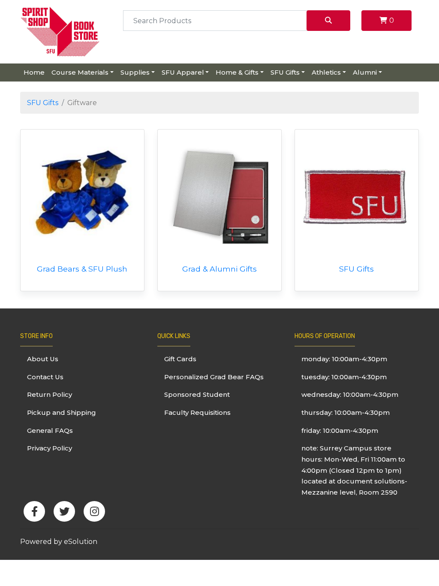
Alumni (365, 72)
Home (34, 72)
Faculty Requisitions (197, 412)
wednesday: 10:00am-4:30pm (349, 394)
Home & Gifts (237, 72)
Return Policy (49, 394)
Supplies (135, 72)
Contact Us (45, 377)
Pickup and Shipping (61, 412)
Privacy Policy (49, 448)
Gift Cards (180, 359)
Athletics (326, 72)
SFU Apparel (183, 72)
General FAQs (50, 430)
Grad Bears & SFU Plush (82, 268)
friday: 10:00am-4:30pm (339, 430)
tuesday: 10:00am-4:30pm (344, 377)
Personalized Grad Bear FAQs (214, 377)
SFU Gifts (285, 72)
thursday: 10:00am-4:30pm (345, 412)
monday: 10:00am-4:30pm (344, 359)
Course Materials (79, 72)
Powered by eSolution (58, 542)
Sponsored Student (197, 394)
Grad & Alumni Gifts (219, 268)
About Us (42, 359)
